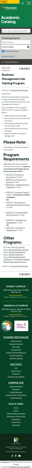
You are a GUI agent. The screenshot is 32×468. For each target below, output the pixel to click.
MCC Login (16, 347)
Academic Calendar (16, 358)
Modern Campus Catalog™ (20, 467)
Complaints (16, 425)
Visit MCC (16, 364)
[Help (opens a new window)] (29, 69)
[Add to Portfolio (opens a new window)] (22, 69)
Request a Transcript (16, 344)
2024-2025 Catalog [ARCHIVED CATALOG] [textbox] (16, 31)
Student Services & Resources (16, 353)
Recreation (16, 389)
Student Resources (16, 337)
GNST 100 (7, 164)
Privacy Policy (16, 422)
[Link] (11, 7)
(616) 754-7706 (16, 311)
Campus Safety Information (16, 413)
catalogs (5, 462)
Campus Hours (16, 371)
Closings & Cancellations (16, 377)
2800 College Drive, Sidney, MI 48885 (16, 290)
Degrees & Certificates (19, 90)
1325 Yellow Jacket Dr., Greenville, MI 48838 (16, 309)
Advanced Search (8, 56)
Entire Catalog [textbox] (7, 42)
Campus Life (16, 382)
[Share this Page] (25, 69)
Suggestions (16, 419)
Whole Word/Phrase (11, 51)
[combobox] (16, 31)
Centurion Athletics (16, 386)
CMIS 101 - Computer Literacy (17, 192)
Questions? (16, 374)
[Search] (28, 47)
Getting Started (16, 341)
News (16, 408)
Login (4, 2)
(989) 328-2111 (16, 292)
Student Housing (16, 398)
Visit (16, 368)
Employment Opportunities (16, 416)
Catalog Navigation (11, 62)
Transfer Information (16, 355)
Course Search (16, 350)
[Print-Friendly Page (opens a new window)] (27, 69)
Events (16, 411)
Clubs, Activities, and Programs (16, 395)
